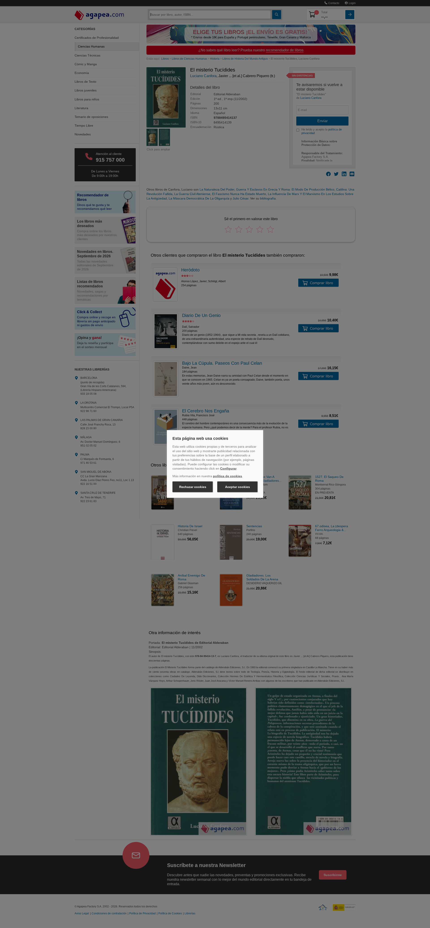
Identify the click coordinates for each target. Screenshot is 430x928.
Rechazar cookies (192, 487)
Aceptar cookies (237, 487)
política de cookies (227, 476)
